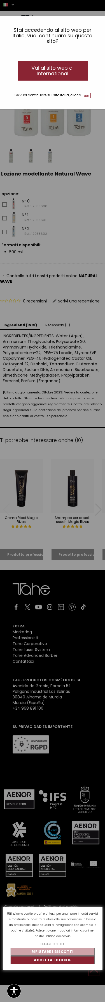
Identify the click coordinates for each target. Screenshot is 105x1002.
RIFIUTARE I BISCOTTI (52, 951)
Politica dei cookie (58, 936)
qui (86, 95)
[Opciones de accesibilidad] (14, 991)
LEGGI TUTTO (52, 944)
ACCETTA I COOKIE (52, 960)
